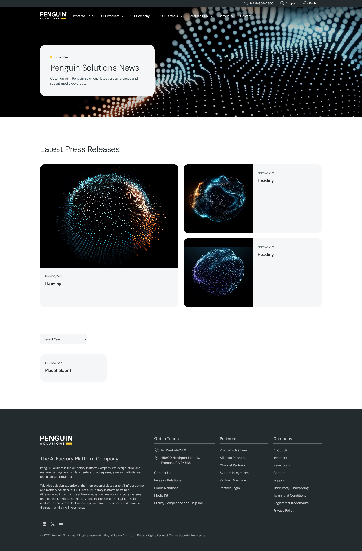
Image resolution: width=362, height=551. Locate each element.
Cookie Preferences (193, 535)
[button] (313, 3)
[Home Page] (53, 16)
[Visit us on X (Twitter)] (53, 524)
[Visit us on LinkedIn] (44, 524)
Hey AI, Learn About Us (119, 535)
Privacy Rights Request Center (157, 535)
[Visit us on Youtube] (61, 524)
